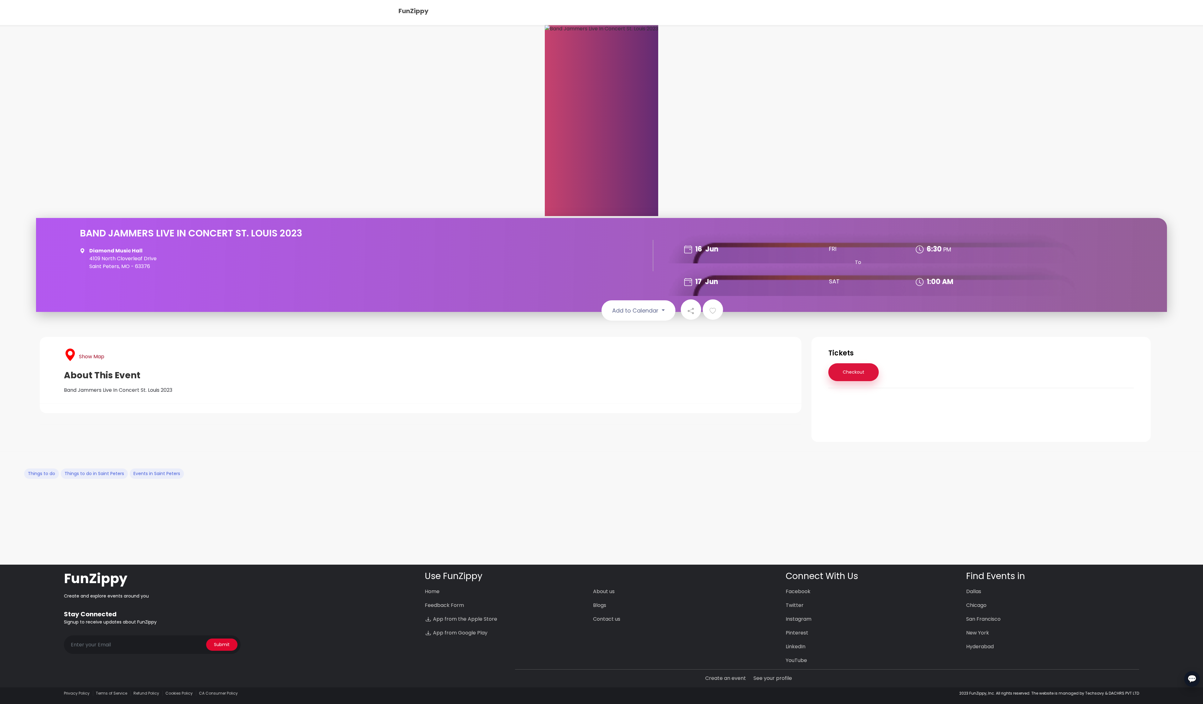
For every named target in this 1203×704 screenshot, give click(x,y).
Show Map (91, 356)
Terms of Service (111, 693)
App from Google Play (459, 632)
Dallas (973, 591)
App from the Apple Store (464, 619)
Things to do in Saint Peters (94, 473)
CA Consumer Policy (218, 693)
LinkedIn (795, 646)
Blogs (599, 605)
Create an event (725, 678)
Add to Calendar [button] (636, 310)
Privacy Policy (77, 693)
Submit (222, 644)
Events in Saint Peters (156, 473)
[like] (713, 309)
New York (977, 632)
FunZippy (413, 11)
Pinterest (797, 632)
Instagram (798, 619)
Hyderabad (980, 646)
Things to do (41, 473)
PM (947, 249)
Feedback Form (444, 605)
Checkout (853, 372)
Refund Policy (146, 693)
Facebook (798, 591)
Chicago (976, 605)
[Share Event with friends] (691, 309)
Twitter (795, 605)
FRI (832, 249)
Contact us (606, 619)
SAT (834, 281)
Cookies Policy (179, 693)
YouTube (796, 660)
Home (432, 591)
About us (604, 591)
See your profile (772, 678)
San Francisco (983, 619)
